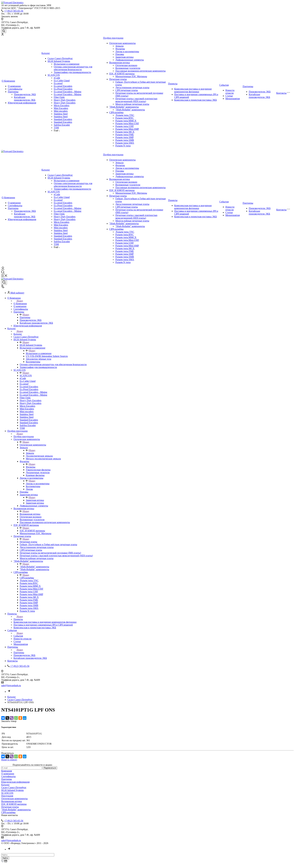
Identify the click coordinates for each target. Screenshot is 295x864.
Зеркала (119, 46)
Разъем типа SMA (124, 143)
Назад (20, 300)
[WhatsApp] (16, 718)
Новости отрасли (229, 91)
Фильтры (120, 48)
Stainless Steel (61, 113)
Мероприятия (232, 98)
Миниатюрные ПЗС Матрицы (131, 76)
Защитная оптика (124, 57)
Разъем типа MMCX (125, 120)
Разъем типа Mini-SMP (127, 129)
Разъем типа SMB (124, 140)
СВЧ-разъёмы (116, 112)
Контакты (281, 93)
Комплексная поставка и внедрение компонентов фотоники (193, 90)
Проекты (172, 83)
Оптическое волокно (126, 65)
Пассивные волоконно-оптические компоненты (140, 71)
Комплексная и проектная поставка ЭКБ (195, 100)
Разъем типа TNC (124, 115)
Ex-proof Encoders (63, 86)
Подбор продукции (113, 38)
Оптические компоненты (122, 43)
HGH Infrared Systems (59, 61)
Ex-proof (58, 83)
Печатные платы (118, 79)
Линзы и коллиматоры (127, 51)
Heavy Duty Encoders (64, 100)
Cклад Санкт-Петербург (60, 58)
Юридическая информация (22, 102)
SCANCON (54, 75)
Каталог (45, 53)
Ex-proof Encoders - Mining (67, 91)
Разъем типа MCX (124, 131)
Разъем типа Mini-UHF (127, 123)
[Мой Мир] (24, 718)
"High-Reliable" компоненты (124, 107)
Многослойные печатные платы (132, 104)
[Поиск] (3, 31)
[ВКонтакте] (3, 718)
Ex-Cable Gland (62, 80)
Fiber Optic (59, 97)
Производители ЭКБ (25, 94)
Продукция (7, 795)
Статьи (229, 95)
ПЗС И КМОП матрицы (122, 73)
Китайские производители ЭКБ (24, 98)
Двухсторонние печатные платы (132, 87)
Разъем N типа (123, 145)
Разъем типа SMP (124, 137)
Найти (5, 858)
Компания (6, 771)
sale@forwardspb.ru (11, 685)
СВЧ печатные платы (126, 90)
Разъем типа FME (124, 134)
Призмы (119, 54)
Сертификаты (15, 89)
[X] (7, 718)
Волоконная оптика (119, 62)
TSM (56, 127)
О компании (14, 86)
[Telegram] (8, 691)
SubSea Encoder (62, 125)
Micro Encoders (61, 105)
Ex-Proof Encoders (63, 89)
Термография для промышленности (72, 72)
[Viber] (12, 718)
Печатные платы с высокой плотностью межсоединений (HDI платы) (136, 100)
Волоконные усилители (127, 68)
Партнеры (13, 91)
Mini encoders (61, 111)
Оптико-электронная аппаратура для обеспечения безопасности (73, 68)
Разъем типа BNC (124, 118)
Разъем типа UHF (124, 126)
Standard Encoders (63, 119)
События (224, 85)
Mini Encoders (61, 108)
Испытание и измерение (66, 64)
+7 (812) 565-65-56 (13, 11)
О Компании (8, 81)
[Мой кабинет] (2, 34)
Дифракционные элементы (129, 59)
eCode (57, 77)
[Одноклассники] (20, 718)
